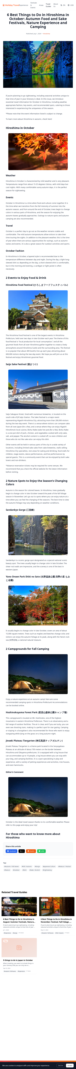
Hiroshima (46, 34)
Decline (60, 1065)
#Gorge (37, 866)
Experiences (23, 5)
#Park (24, 870)
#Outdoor (16, 870)
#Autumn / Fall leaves (11, 866)
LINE (42, 851)
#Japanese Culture (49, 866)
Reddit (32, 851)
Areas (41, 5)
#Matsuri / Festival (64, 866)
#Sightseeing (47, 870)
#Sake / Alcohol (35, 870)
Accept (70, 1065)
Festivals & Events (33, 5)
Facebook (13, 851)
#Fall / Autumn (27, 866)
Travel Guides (48, 5)
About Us (55, 5)
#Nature (7, 870)
